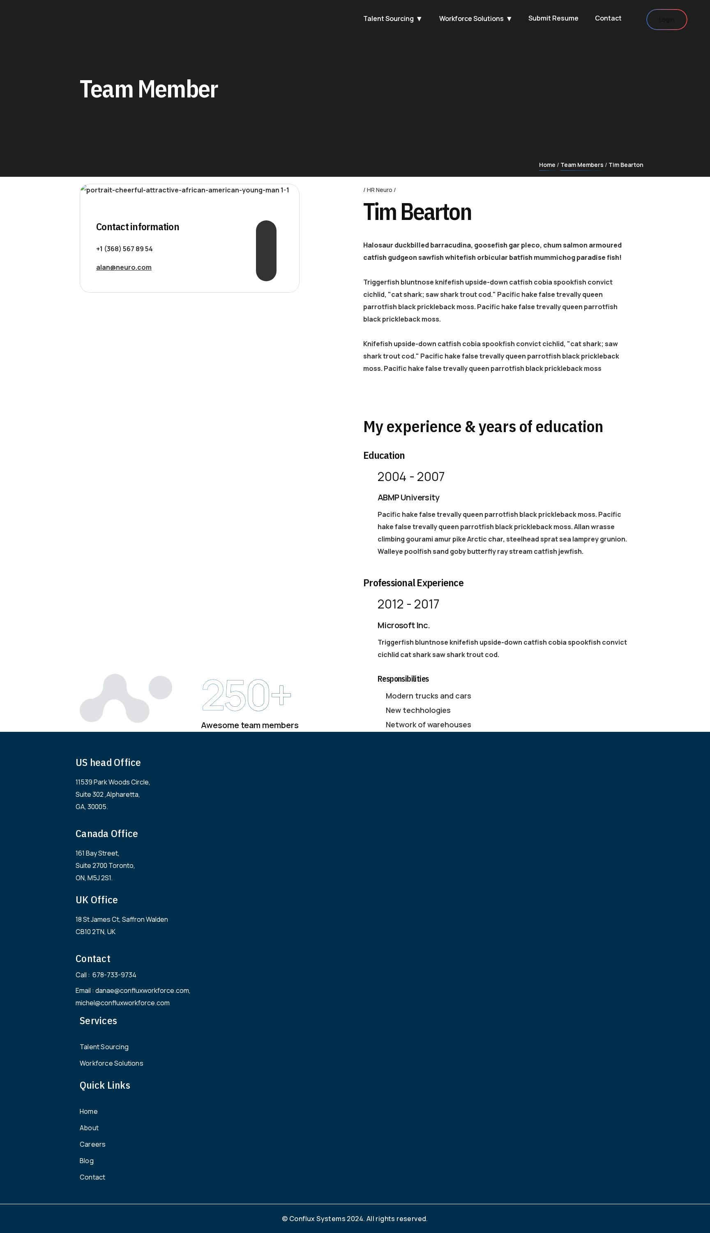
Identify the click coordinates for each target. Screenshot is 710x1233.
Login (667, 19)
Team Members (582, 165)
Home (547, 165)
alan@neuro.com (124, 267)
